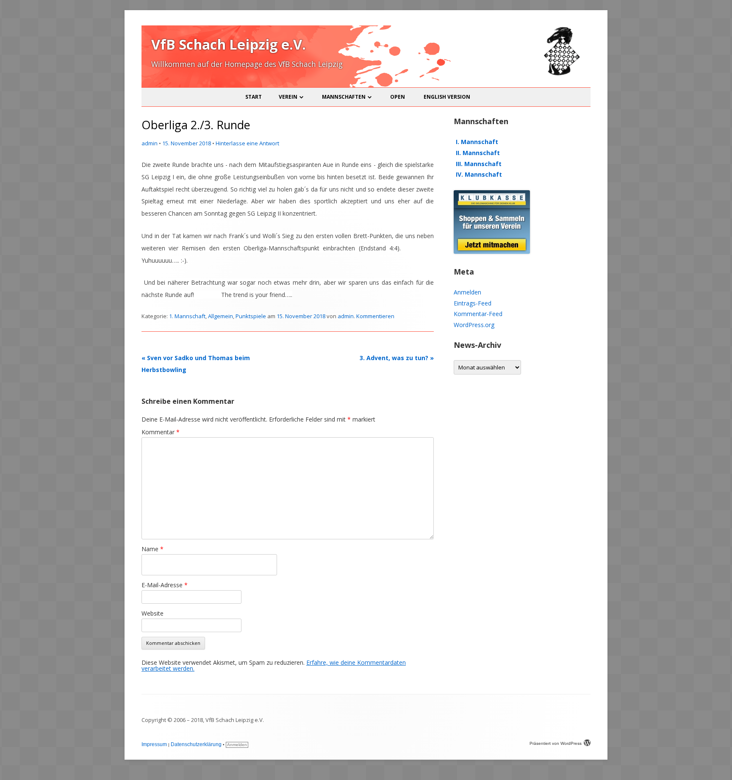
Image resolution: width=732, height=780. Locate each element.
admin (149, 143)
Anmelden (467, 292)
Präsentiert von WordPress (556, 743)
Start (253, 96)
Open (397, 96)
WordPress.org (474, 325)
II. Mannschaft (478, 153)
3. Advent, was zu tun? (397, 358)
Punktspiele (251, 316)
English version (447, 96)
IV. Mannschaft (479, 174)
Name (152, 549)
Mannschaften (344, 96)
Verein (288, 96)
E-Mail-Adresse (164, 585)
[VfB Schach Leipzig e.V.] (560, 74)
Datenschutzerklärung (196, 744)
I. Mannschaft (477, 142)
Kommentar (160, 432)
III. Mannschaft (479, 164)
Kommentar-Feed (478, 314)
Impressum (154, 744)
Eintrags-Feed (472, 303)
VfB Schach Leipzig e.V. (228, 44)
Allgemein (220, 316)
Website (152, 613)
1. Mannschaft (187, 316)
